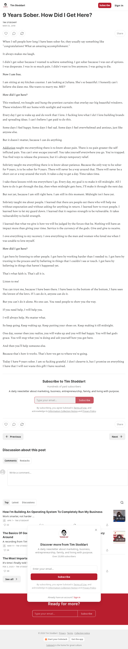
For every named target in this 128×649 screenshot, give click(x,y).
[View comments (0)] (14, 33)
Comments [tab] (10, 460)
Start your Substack (57, 639)
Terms (70, 633)
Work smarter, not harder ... (18, 516)
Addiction (9, 148)
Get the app (77, 639)
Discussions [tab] (28, 502)
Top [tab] (6, 502)
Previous (15, 436)
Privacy (62, 633)
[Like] (6, 33)
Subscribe (105, 5)
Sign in (119, 5)
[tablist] (17, 460)
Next (115, 436)
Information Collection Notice (63, 587)
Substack (50, 645)
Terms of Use (80, 584)
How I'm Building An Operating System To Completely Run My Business (52, 512)
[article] (64, 518)
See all (9, 579)
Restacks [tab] (25, 460)
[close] (96, 530)
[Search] (122, 502)
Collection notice (82, 633)
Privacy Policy (89, 587)
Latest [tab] (15, 502)
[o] (119, 516)
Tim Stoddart (10, 22)
